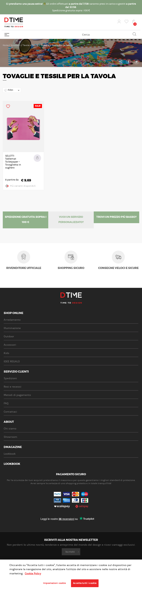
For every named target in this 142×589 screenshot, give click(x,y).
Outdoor (9, 336)
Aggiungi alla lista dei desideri (8, 106)
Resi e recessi (12, 386)
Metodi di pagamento (17, 395)
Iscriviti (70, 551)
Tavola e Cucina (31, 45)
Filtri (10, 90)
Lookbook (10, 453)
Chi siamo (10, 428)
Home (6, 45)
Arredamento (12, 319)
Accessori (16, 45)
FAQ (6, 403)
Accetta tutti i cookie (85, 583)
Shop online (13, 313)
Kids (6, 353)
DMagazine (13, 447)
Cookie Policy (33, 573)
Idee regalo (12, 361)
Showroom (10, 437)
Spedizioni (10, 378)
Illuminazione (12, 328)
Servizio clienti (16, 371)
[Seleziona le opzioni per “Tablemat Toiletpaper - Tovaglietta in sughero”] (37, 158)
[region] (71, 574)
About (9, 422)
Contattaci (10, 411)
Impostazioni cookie (54, 583)
